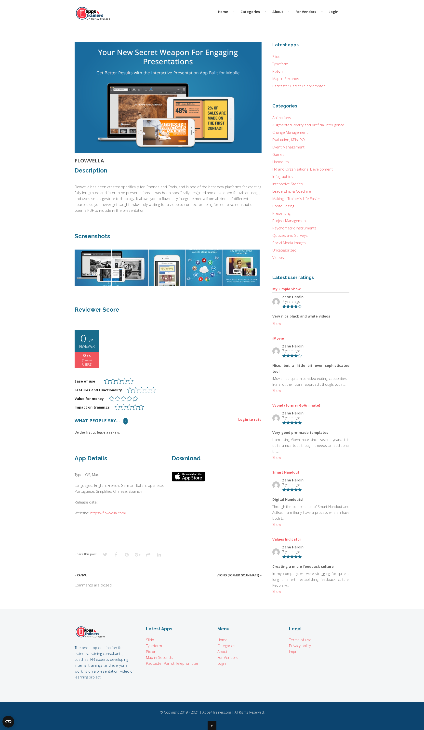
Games (278, 154)
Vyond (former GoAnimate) (238, 575)
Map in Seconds (285, 78)
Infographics (282, 176)
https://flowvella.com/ (108, 512)
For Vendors (227, 657)
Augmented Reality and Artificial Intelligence (308, 124)
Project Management (289, 220)
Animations (281, 117)
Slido (276, 56)
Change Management (290, 132)
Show (276, 323)
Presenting (281, 213)
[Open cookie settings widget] (8, 722)
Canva (82, 575)
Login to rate (250, 420)
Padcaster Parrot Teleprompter (298, 85)
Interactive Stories (287, 183)
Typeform (280, 63)
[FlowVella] (168, 97)
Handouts (280, 161)
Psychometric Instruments (294, 228)
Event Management (288, 147)
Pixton (277, 71)
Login (221, 663)
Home (222, 639)
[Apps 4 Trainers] (90, 636)
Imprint (295, 651)
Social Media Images (289, 242)
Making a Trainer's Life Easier (296, 198)
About (222, 651)
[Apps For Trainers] (93, 17)
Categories (226, 645)
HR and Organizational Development (302, 169)
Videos (278, 257)
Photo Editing (283, 205)
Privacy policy (300, 645)
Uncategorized (284, 250)
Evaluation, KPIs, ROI (288, 139)
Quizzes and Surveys (290, 235)
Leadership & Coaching (291, 191)
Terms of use (300, 639)
